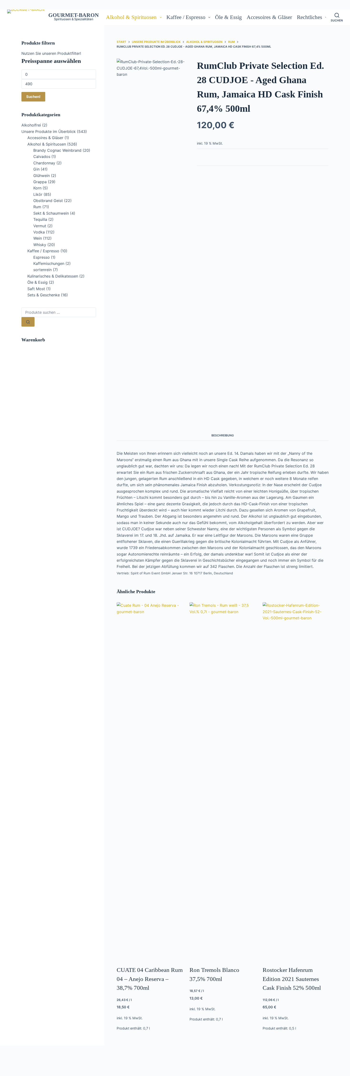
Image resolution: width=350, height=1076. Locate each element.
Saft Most (36, 288)
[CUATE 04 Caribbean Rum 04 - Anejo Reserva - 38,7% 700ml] (150, 781)
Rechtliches (309, 17)
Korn (37, 188)
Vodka (39, 232)
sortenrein (42, 269)
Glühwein (41, 175)
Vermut (39, 225)
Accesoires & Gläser (269, 17)
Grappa (40, 181)
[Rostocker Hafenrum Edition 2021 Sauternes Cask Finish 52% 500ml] (296, 781)
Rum (37, 206)
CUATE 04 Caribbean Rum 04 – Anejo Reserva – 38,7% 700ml (150, 979)
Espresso (41, 257)
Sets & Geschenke (43, 295)
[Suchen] (28, 322)
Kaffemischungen (48, 263)
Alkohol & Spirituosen (131, 17)
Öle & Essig (228, 17)
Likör (37, 194)
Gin (36, 169)
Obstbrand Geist (48, 200)
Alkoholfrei (31, 125)
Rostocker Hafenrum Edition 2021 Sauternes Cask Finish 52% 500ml (292, 979)
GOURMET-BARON (73, 15)
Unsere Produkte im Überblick (48, 131)
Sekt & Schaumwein (51, 213)
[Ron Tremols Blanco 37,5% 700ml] (222, 781)
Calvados (41, 156)
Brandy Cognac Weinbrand (57, 150)
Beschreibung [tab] (222, 435)
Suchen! (33, 96)
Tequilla (40, 219)
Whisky (39, 244)
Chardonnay (44, 163)
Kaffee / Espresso (185, 17)
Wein (37, 238)
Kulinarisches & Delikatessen (52, 276)
